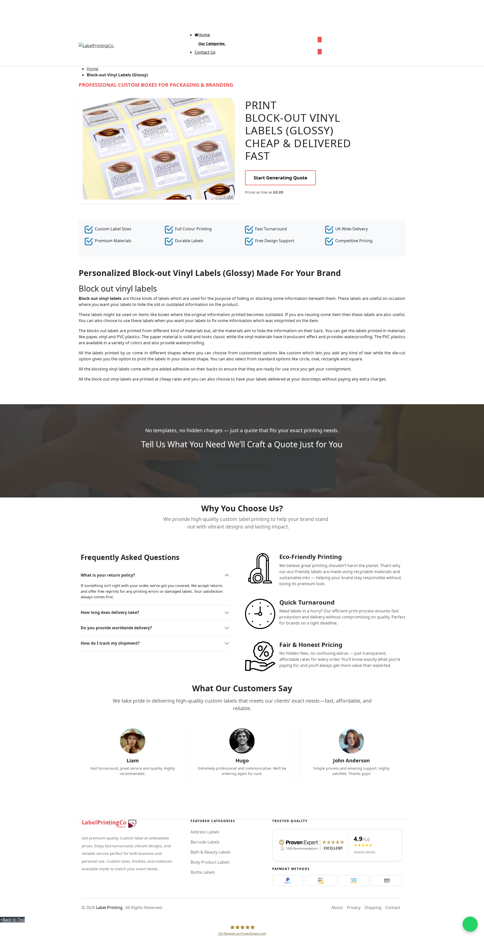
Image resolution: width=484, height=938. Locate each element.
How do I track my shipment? (110, 643)
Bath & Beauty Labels (211, 852)
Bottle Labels (203, 872)
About (337, 907)
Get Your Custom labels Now (242, 464)
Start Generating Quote (280, 178)
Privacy (353, 907)
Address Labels (205, 832)
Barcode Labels (205, 842)
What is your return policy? (108, 575)
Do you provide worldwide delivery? (116, 628)
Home (92, 69)
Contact (392, 907)
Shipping (373, 907)
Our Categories (212, 43)
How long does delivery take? (110, 612)
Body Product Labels (210, 862)
